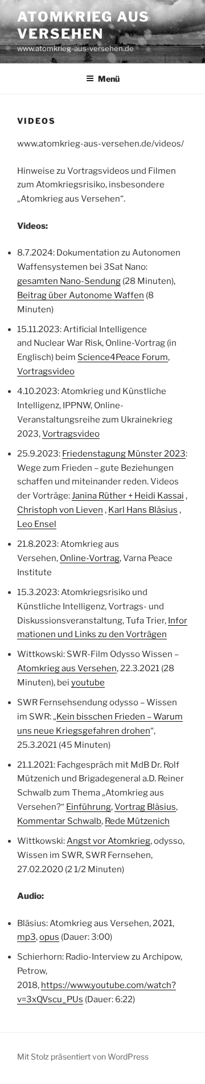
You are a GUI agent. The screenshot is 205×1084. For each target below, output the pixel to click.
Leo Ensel (36, 524)
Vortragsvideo (46, 371)
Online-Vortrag (90, 558)
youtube (88, 682)
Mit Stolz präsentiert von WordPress (83, 1056)
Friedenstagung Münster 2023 (124, 454)
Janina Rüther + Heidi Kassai (128, 496)
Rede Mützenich (137, 821)
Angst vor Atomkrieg (108, 841)
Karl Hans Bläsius (143, 510)
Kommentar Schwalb (59, 821)
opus (49, 937)
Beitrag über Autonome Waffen (80, 295)
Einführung (88, 807)
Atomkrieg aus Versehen (83, 25)
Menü (109, 78)
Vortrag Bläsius (145, 807)
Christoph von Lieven (60, 510)
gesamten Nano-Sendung (69, 281)
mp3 (26, 937)
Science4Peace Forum (122, 357)
